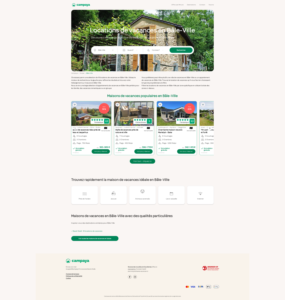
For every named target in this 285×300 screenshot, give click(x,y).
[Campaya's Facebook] (129, 277)
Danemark (118, 127)
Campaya (74, 73)
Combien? (156, 50)
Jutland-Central (82, 127)
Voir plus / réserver (100, 151)
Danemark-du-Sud (213, 127)
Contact (202, 5)
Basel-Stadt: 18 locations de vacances (87, 231)
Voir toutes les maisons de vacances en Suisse (94, 238)
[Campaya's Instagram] (135, 277)
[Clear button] (113, 50)
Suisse (82, 73)
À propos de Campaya (72, 274)
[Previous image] (75, 128)
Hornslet (140, 127)
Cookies (68, 278)
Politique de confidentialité (74, 276)
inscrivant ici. (132, 269)
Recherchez (181, 50)
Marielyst (173, 127)
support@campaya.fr (73, 269)
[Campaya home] (80, 4)
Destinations (191, 5)
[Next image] (210, 128)
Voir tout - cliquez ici (142, 161)
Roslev (98, 127)
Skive (92, 127)
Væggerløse (182, 127)
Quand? (130, 50)
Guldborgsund (163, 127)
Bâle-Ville (89, 73)
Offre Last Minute (177, 5)
